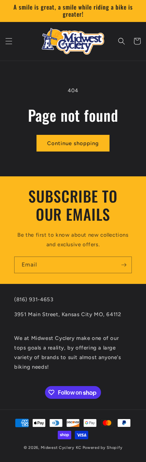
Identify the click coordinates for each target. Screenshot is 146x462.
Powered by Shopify (103, 447)
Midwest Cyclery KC (61, 447)
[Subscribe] (123, 265)
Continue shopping (73, 143)
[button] (9, 41)
